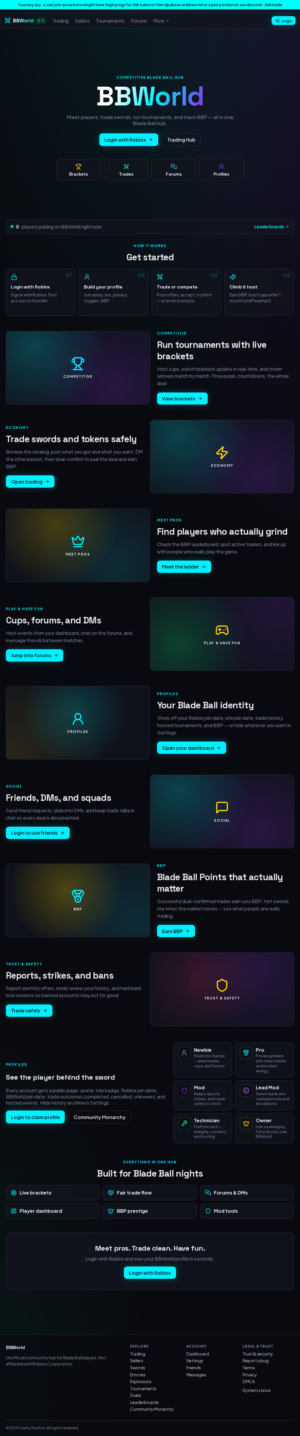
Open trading (26, 482)
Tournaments (110, 21)
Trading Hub (181, 140)
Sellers (82, 21)
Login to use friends (34, 833)
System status (257, 1390)
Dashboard (197, 1353)
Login (287, 20)
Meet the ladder (180, 566)
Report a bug (256, 1360)
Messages (196, 1374)
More (158, 21)
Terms (249, 1367)
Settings (194, 1360)
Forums (139, 21)
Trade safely (25, 1010)
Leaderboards (269, 226)
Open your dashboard (188, 748)
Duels (135, 1395)
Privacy (250, 1374)
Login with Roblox (125, 140)
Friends (193, 1367)
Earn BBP (172, 931)
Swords (137, 1367)
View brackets (178, 398)
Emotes (138, 1374)
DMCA (249, 1381)
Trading (60, 21)
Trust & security (258, 1353)
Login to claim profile (35, 1117)
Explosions (140, 1381)
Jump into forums (31, 655)
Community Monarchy (100, 1117)
